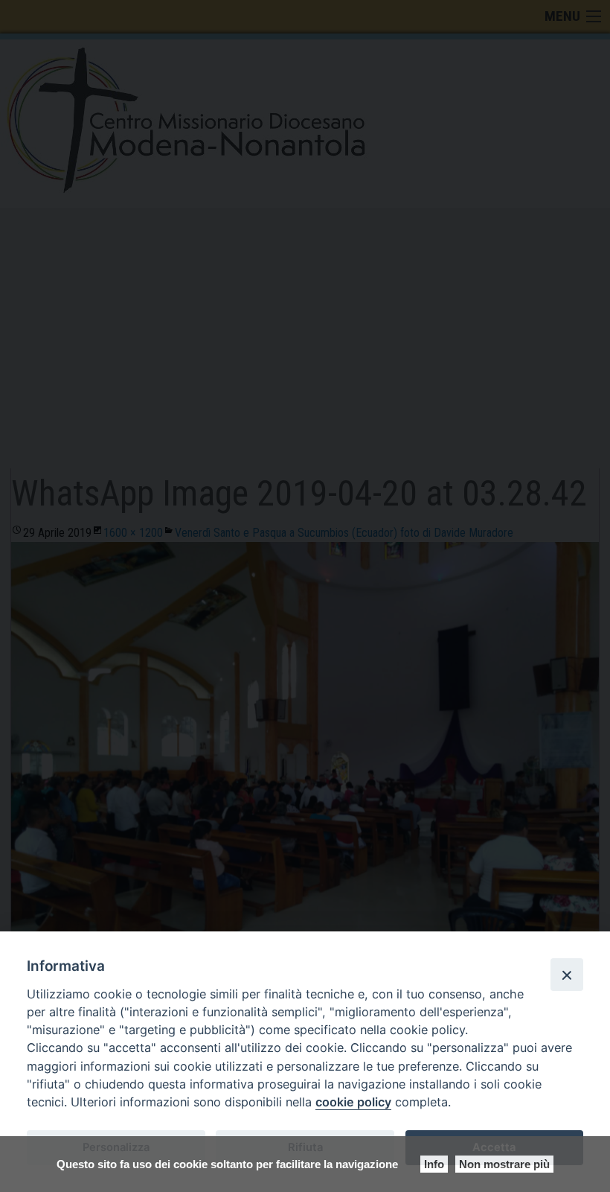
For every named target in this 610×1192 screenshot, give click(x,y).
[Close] (566, 974)
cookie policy (353, 1101)
